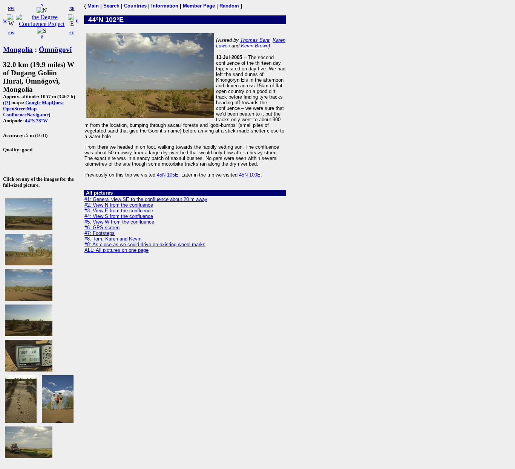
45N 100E (250, 175)
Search (111, 6)
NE (72, 8)
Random (229, 6)
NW (11, 8)
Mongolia (18, 49)
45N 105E (167, 175)
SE (71, 33)
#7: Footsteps (99, 233)
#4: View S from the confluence (118, 216)
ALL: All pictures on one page (116, 250)
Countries (135, 6)
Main (93, 6)
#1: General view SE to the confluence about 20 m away (145, 199)
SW (11, 33)
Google (33, 102)
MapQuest (53, 102)
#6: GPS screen (102, 227)
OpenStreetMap (20, 108)
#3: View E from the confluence (118, 210)
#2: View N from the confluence (118, 205)
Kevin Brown (254, 46)
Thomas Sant (255, 40)
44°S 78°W (36, 120)
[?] (7, 102)
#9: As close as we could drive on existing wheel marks (144, 244)
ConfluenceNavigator (26, 114)
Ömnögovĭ (55, 49)
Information (164, 6)
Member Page (199, 6)
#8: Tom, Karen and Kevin (112, 239)
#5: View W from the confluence (119, 222)
